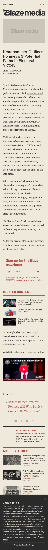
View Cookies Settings (24, 545)
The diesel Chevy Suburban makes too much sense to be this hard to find (30, 321)
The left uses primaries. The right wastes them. (30, 311)
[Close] (45, 499)
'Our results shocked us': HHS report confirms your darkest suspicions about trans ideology (31, 302)
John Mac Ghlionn (30, 463)
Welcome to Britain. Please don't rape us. (32, 488)
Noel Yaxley (28, 492)
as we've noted (35, 93)
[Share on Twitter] (21, 421)
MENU (42, 4)
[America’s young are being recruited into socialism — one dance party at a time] (12, 459)
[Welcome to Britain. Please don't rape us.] (12, 490)
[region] (24, 522)
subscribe (8, 4)
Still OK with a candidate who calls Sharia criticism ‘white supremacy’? (33, 473)
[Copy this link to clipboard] (32, 421)
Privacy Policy (32, 277)
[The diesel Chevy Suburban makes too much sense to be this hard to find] (9, 322)
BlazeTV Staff (29, 479)
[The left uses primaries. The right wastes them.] (9, 312)
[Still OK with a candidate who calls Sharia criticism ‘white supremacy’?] (12, 475)
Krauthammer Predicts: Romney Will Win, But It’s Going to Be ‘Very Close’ (25, 406)
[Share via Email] (26, 421)
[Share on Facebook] (15, 421)
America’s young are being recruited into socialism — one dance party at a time (34, 458)
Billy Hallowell (12, 71)
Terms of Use (10, 279)
